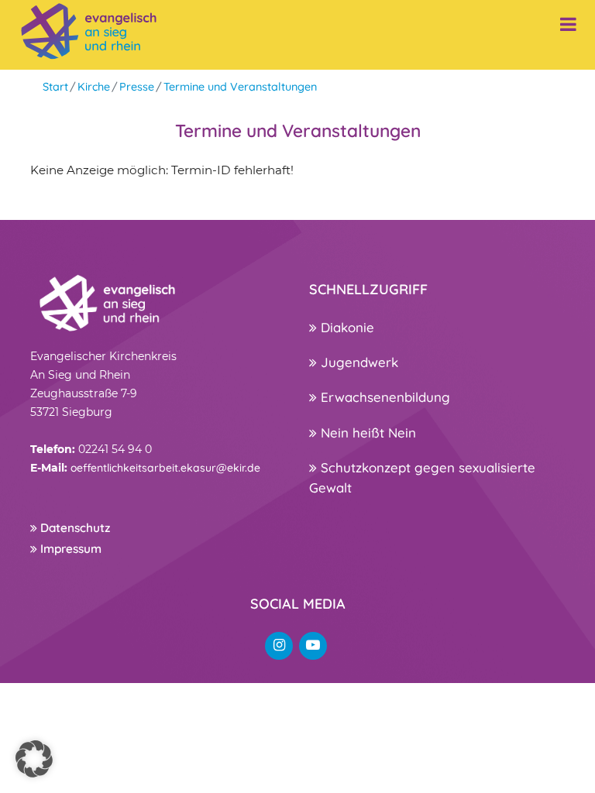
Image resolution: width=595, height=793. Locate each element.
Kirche (93, 87)
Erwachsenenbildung (383, 397)
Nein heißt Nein (366, 432)
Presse (136, 87)
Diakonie (345, 327)
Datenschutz (73, 527)
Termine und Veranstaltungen (240, 87)
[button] (34, 759)
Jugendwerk (357, 362)
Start (55, 87)
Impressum (69, 548)
